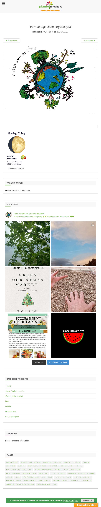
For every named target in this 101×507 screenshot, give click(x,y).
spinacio (10, 484)
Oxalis (9, 477)
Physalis (67, 477)
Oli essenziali (10, 411)
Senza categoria (12, 416)
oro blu (90, 473)
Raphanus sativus (61, 481)
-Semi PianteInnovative (14, 391)
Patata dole (46, 477)
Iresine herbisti (29, 473)
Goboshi (44, 466)
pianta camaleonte (82, 477)
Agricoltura (26, 462)
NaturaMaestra (62, 32)
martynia (72, 473)
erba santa (33, 466)
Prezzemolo (44, 481)
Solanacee (76, 481)
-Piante (8, 385)
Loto (53, 473)
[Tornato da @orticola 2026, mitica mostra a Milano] (73, 243)
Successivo (89, 40)
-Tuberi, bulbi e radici (14, 396)
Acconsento (87, 500)
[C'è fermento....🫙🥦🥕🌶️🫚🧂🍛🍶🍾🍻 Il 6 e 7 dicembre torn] (27, 335)
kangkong (43, 473)
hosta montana (13, 470)
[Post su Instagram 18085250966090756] (27, 289)
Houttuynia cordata (44, 470)
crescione (10, 466)
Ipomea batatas (13, 473)
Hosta (79, 466)
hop (73, 466)
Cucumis (21, 466)
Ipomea (58, 470)
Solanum (87, 481)
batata (67, 462)
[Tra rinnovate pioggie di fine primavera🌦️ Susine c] (27, 243)
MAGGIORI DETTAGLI (70, 500)
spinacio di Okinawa (25, 484)
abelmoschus (12, 462)
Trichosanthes (43, 484)
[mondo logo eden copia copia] (50, 79)
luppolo (61, 473)
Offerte (8, 406)
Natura (81, 473)
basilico (57, 462)
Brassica (76, 462)
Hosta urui (27, 470)
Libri (7, 401)
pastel (17, 477)
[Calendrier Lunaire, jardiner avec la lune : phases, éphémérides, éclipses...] (16, 149)
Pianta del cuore (14, 481)
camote (86, 462)
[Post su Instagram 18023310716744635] (73, 335)
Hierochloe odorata (59, 466)
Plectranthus (30, 481)
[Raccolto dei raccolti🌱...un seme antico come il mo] (73, 289)
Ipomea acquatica (72, 470)
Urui (54, 484)
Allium (37, 462)
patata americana (31, 477)
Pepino (58, 477)
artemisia (47, 462)
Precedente (12, 40)
